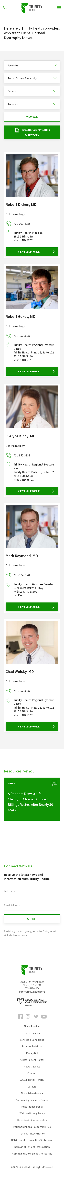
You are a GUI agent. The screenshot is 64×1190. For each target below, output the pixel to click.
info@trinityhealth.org (32, 991)
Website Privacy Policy (32, 1113)
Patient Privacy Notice (32, 1133)
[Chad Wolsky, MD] (32, 642)
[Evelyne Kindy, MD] (32, 406)
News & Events (32, 1066)
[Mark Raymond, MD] (32, 526)
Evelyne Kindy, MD (20, 436)
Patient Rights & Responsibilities (32, 1126)
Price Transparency (32, 1106)
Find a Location (32, 1033)
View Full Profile (29, 251)
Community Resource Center (32, 1100)
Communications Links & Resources (32, 1153)
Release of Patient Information (32, 1146)
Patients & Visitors (32, 1046)
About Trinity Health (32, 1079)
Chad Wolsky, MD (20, 671)
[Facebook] (20, 1019)
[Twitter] (36, 1019)
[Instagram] (28, 1019)
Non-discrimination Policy (32, 1120)
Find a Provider (32, 1026)
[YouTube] (44, 1019)
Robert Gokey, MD (20, 316)
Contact (32, 1073)
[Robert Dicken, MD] (32, 175)
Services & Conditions (32, 1039)
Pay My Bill (32, 1053)
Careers (32, 1086)
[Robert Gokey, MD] (32, 287)
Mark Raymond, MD (22, 555)
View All (32, 117)
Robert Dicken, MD (21, 204)
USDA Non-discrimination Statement (32, 1140)
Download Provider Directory (36, 132)
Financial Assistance (32, 1093)
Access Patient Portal (32, 1059)
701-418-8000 (32, 988)
